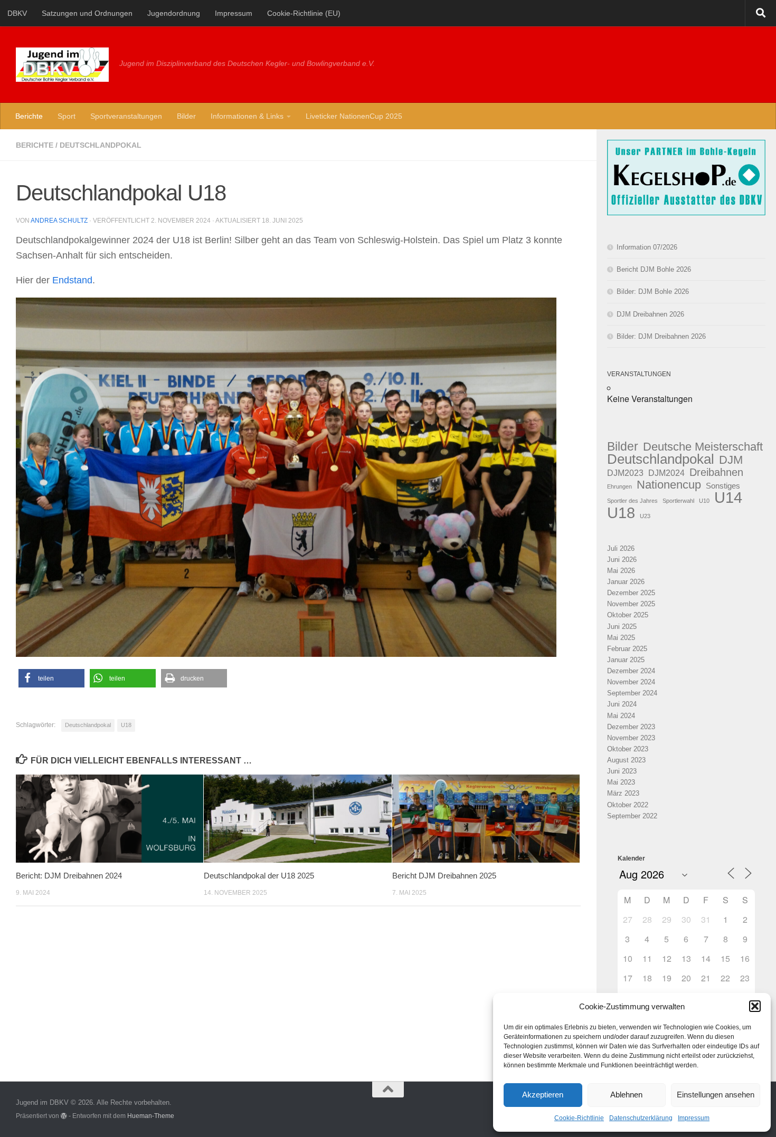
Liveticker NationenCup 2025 (354, 116)
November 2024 (631, 682)
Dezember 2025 (631, 593)
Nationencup (669, 484)
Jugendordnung (173, 13)
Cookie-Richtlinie (579, 1118)
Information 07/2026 (647, 247)
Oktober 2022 (627, 805)
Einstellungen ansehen (715, 1094)
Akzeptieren (542, 1094)
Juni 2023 (622, 771)
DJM (731, 459)
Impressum (693, 1118)
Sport (66, 116)
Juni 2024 (622, 704)
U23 (645, 516)
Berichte (29, 116)
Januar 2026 (626, 582)
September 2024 (632, 693)
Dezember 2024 (631, 671)
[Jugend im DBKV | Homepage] (62, 64)
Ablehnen (626, 1094)
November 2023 (631, 738)
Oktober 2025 (627, 615)
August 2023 (626, 760)
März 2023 (623, 793)
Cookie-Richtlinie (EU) (303, 13)
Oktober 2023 (627, 749)
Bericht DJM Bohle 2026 (654, 269)
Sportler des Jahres (632, 501)
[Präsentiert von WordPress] (64, 1116)
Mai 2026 (621, 571)
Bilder (186, 116)
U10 (704, 501)
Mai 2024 (621, 716)
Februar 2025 (627, 649)
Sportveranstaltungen (126, 116)
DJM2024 (666, 472)
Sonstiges (723, 485)
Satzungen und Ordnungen (87, 13)
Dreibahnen (716, 472)
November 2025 (631, 604)
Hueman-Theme (150, 1115)
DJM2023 (625, 472)
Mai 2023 (621, 782)
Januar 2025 (626, 660)
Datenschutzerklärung (641, 1118)
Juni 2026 (622, 559)
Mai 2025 (621, 638)
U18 (126, 725)
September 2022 (632, 816)
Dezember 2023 (631, 727)
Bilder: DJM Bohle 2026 (653, 291)
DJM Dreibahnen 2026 (650, 314)
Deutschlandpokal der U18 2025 (259, 875)
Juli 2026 (621, 548)
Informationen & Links (247, 116)
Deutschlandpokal (100, 145)
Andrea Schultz (59, 220)
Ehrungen (619, 486)
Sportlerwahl (678, 501)
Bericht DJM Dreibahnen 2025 (444, 875)
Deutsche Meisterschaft (703, 446)
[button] (755, 1006)
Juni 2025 (622, 626)
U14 (728, 497)
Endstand (72, 280)
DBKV (17, 13)
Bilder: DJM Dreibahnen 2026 (661, 336)
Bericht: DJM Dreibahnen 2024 (69, 875)
